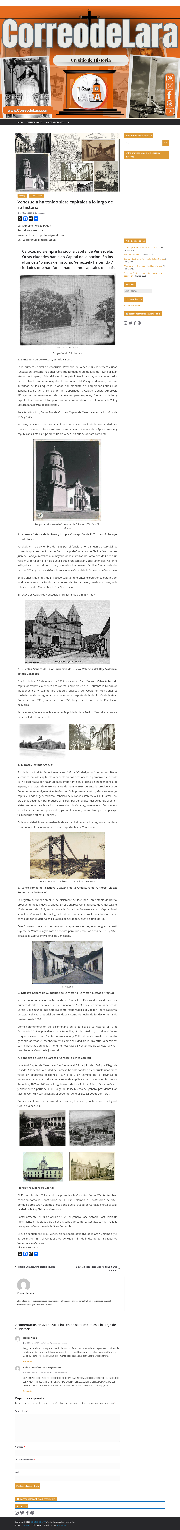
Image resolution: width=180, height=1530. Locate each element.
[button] (68, 122)
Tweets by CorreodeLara (134, 305)
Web (17, 1472)
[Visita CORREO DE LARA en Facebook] (135, 323)
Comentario (21, 1411)
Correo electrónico (25, 1459)
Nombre (20, 1446)
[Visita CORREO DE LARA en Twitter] (130, 323)
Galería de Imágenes (56, 122)
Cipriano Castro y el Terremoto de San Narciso (144, 259)
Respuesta (27, 1361)
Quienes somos (34, 122)
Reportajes (22, 196)
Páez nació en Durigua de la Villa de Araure (143, 266)
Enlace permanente (60, 1343)
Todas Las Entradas (36, 196)
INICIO (20, 122)
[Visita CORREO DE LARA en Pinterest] (139, 323)
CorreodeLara (40, 213)
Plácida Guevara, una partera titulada (36, 1266)
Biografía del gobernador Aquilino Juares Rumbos (96, 1268)
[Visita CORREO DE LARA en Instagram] (125, 323)
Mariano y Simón (131, 254)
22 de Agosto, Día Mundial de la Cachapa (142, 247)
